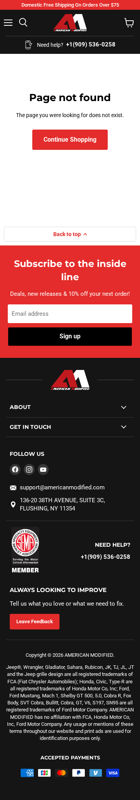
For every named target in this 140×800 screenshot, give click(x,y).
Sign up (70, 336)
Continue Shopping (70, 139)
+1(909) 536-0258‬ (105, 556)
